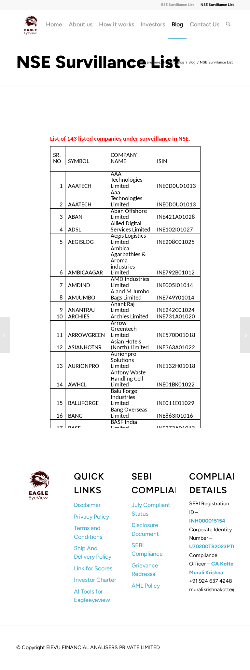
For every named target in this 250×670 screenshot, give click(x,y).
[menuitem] (177, 5)
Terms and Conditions (88, 532)
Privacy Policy (91, 516)
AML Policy (146, 585)
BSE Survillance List (177, 5)
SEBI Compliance (147, 549)
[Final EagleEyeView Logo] (30, 24)
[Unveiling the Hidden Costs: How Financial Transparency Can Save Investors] (5, 335)
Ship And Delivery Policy (92, 552)
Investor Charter (95, 579)
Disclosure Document (145, 529)
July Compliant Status (151, 509)
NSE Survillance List (217, 5)
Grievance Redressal (145, 570)
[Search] (228, 24)
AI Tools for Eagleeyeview (92, 596)
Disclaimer (87, 505)
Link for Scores (93, 568)
